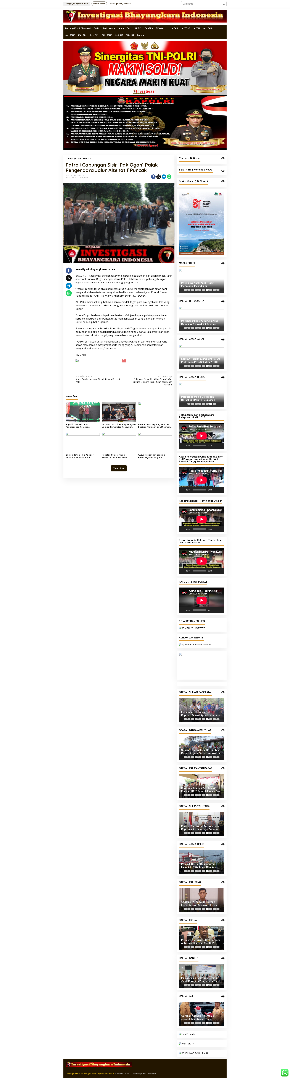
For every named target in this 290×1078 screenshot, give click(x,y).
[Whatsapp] (169, 176)
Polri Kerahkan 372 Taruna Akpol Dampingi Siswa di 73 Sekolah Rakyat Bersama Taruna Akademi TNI (200, 322)
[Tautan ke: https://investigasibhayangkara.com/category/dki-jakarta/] (223, 301)
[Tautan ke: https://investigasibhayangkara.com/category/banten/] (223, 958)
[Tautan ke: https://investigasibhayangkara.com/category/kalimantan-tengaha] (223, 883)
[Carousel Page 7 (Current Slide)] (207, 290)
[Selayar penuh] (220, 445)
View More (118, 462)
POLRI (86, 178)
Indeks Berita (123, 1073)
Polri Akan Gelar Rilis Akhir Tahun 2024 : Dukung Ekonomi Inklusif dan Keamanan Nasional (152, 374)
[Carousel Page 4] (196, 290)
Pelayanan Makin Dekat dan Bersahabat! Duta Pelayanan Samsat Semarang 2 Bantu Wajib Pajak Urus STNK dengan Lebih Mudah (200, 398)
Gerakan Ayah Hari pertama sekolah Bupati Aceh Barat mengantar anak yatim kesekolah (201, 1017)
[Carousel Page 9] (214, 290)
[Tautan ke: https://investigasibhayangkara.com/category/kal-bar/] (223, 769)
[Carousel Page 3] (192, 290)
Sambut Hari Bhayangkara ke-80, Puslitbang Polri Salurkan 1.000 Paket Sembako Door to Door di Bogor (201, 360)
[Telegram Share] (164, 176)
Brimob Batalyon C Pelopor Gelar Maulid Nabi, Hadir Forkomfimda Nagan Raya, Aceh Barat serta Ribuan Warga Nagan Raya (82, 450)
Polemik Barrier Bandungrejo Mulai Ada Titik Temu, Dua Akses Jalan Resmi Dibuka (199, 865)
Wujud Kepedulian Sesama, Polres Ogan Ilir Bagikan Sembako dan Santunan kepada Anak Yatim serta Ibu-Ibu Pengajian (154, 450)
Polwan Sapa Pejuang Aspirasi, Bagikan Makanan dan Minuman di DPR (154, 419)
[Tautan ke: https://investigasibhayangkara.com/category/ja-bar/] (223, 339)
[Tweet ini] (158, 176)
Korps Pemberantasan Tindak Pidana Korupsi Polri (98, 373)
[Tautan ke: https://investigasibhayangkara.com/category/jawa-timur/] (223, 844)
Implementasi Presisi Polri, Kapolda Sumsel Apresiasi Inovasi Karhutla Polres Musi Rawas (200, 714)
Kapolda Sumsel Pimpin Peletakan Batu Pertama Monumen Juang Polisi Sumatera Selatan (118, 450)
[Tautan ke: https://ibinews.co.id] (223, 181)
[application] (201, 436)
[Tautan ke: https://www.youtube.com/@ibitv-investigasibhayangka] (223, 159)
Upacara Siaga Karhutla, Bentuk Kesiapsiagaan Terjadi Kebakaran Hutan (201, 751)
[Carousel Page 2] (188, 290)
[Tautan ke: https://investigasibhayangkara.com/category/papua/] (223, 920)
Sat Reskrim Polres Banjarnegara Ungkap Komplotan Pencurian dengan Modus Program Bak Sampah (119, 419)
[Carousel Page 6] (203, 290)
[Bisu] (215, 445)
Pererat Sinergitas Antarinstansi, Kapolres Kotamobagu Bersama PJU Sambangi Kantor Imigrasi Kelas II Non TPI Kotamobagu (200, 828)
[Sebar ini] (153, 176)
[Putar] (182, 445)
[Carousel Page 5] (199, 290)
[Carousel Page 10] (217, 290)
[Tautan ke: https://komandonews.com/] (223, 170)
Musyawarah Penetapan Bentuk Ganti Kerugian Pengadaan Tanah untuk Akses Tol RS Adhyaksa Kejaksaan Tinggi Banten (200, 979)
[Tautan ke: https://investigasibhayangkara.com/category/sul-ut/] (223, 806)
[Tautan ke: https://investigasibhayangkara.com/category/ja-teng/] (223, 377)
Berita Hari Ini (71, 178)
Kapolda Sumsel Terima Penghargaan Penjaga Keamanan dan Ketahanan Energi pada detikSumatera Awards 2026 (82, 419)
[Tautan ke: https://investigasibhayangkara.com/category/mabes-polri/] (223, 263)
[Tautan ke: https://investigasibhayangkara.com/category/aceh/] (223, 996)
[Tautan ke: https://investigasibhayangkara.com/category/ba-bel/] (223, 731)
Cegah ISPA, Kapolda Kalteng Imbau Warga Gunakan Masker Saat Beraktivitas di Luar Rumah (200, 903)
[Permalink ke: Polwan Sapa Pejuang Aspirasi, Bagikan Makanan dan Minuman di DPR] (155, 405)
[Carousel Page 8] (210, 290)
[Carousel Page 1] (185, 290)
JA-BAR (81, 178)
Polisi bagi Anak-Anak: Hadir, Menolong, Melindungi (198, 284)
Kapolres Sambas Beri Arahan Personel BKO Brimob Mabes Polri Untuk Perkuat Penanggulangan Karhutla (201, 790)
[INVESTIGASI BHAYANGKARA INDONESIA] (145, 16)
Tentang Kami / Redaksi (144, 1073)
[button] (224, 3)
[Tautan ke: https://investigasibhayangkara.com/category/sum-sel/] (223, 693)
